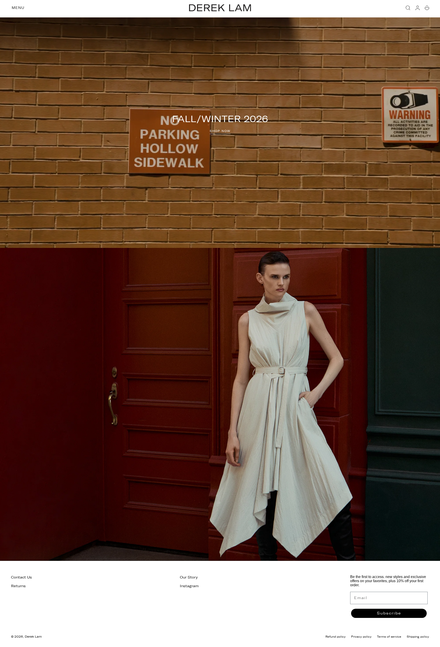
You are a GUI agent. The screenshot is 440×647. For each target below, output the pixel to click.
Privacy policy (361, 636)
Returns (18, 586)
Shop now (220, 131)
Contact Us (21, 577)
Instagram (189, 586)
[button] (408, 8)
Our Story (189, 577)
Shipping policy (418, 636)
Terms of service (389, 636)
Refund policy (335, 636)
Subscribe (389, 613)
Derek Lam (33, 636)
